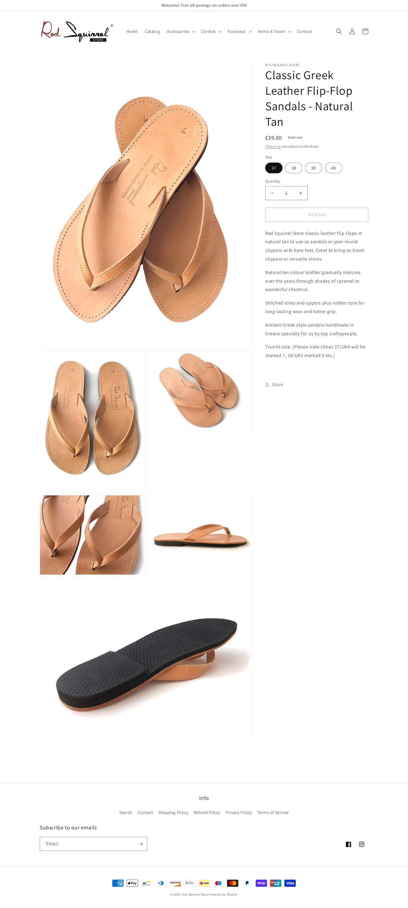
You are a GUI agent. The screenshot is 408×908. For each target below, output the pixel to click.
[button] (180, 31)
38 (294, 168)
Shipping (272, 146)
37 (274, 168)
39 (313, 168)
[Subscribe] (140, 844)
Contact (145, 812)
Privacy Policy (239, 812)
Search (125, 812)
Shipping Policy (173, 812)
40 (333, 168)
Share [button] (277, 384)
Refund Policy (207, 812)
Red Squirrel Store (195, 894)
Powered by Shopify (223, 894)
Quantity (272, 181)
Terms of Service (273, 812)
